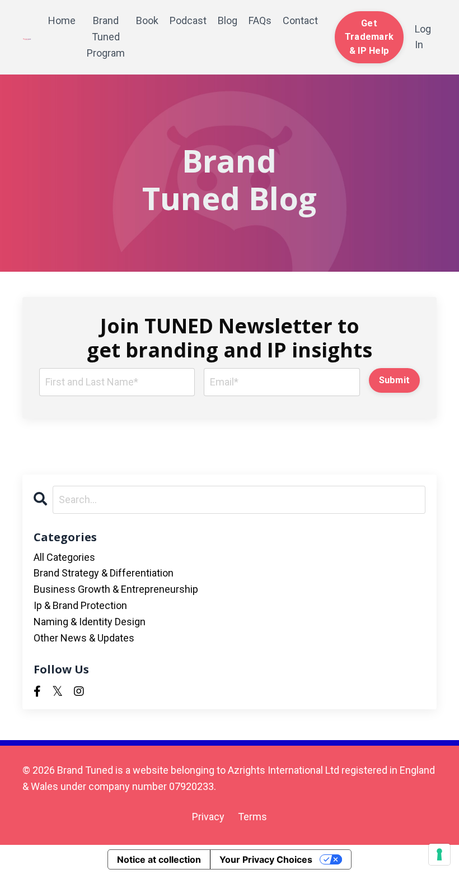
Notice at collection (159, 859)
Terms (252, 816)
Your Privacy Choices (265, 859)
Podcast (188, 20)
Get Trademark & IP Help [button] (369, 37)
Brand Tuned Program (106, 37)
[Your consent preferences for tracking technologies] (439, 854)
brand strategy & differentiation (104, 573)
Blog (227, 20)
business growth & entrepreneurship (116, 589)
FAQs (260, 20)
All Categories (64, 557)
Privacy (208, 816)
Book (147, 20)
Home (62, 20)
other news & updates (84, 638)
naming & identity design (90, 621)
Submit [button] (394, 380)
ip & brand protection (80, 605)
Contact (300, 20)
